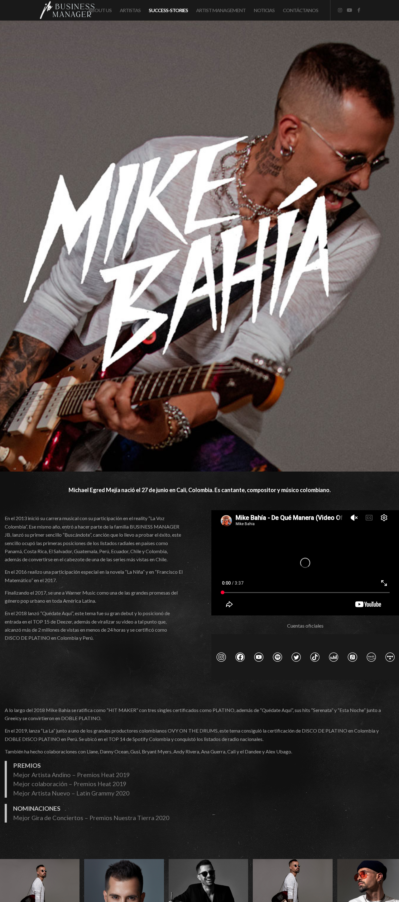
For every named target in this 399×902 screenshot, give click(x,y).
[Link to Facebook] (358, 10)
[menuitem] (100, 10)
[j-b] (66, 10)
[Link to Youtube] (349, 10)
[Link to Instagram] (340, 10)
